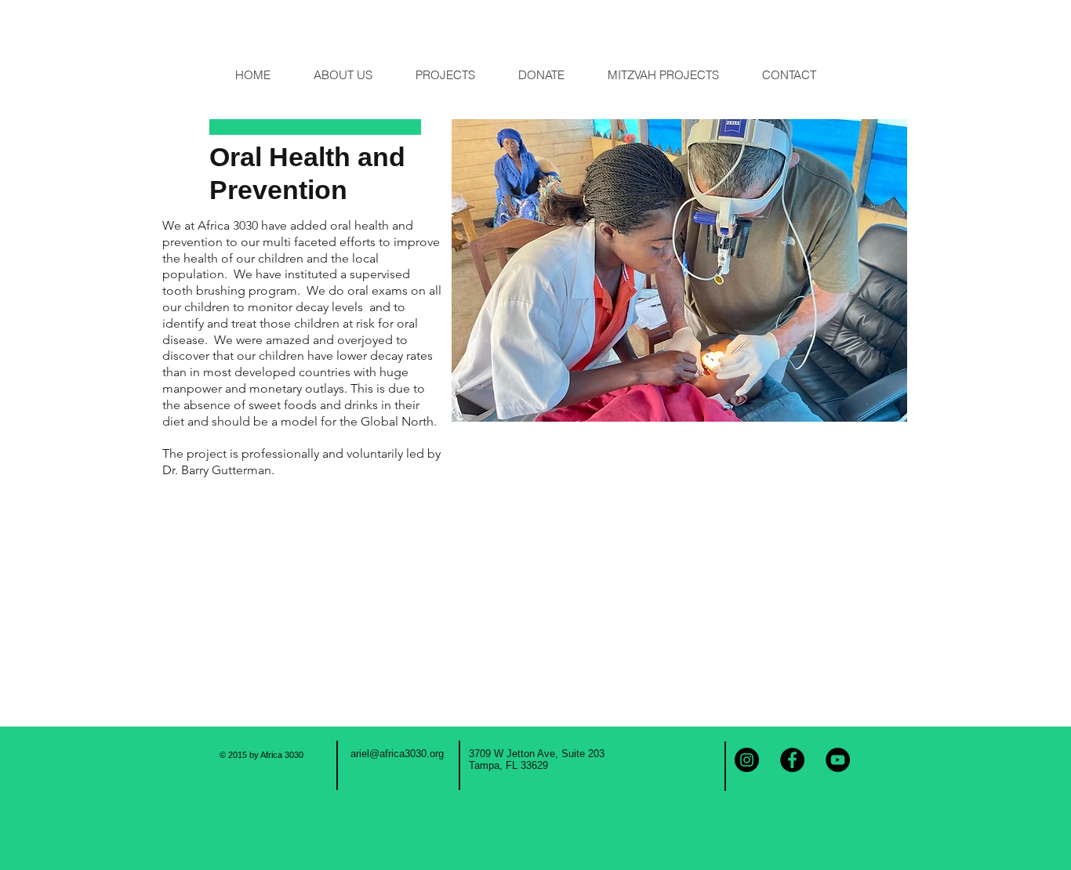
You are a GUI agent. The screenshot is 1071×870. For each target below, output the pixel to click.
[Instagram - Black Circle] (747, 760)
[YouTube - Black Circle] (838, 760)
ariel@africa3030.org (397, 753)
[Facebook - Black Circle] (792, 760)
